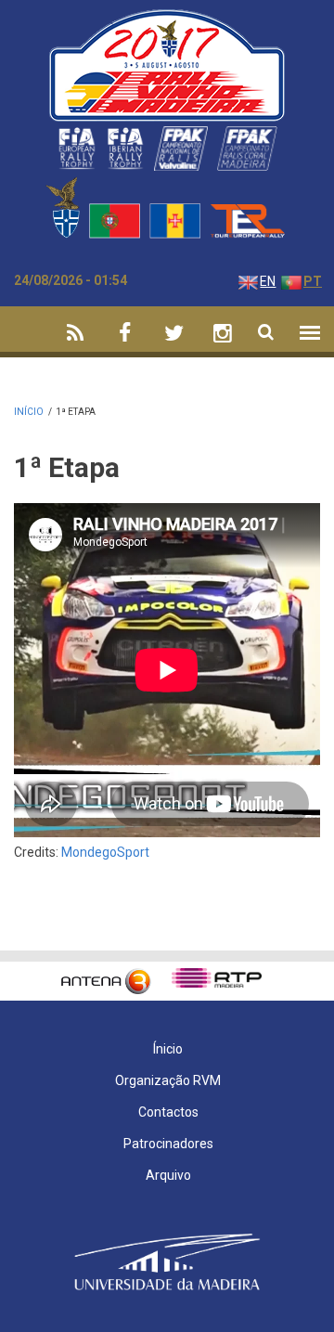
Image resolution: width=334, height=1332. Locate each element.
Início (29, 412)
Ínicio (168, 1048)
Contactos (168, 1112)
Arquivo (168, 1175)
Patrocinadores (168, 1143)
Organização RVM (168, 1080)
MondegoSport (105, 852)
